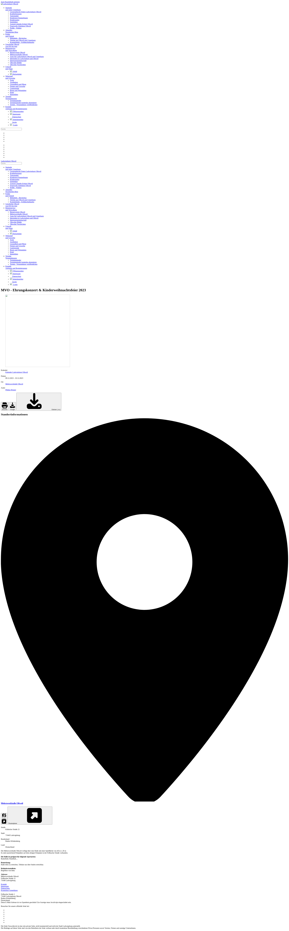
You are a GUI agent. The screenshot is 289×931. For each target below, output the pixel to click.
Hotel (12, 92)
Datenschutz (16, 117)
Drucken (4, 409)
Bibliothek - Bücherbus (18, 38)
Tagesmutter (14, 16)
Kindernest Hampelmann (19, 18)
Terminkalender (15, 101)
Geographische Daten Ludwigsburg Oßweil (25, 12)
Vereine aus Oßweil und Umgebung (23, 40)
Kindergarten (14, 20)
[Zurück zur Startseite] (9, 4)
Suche (14, 122)
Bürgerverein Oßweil (17, 52)
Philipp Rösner (10, 390)
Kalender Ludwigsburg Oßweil (16, 372)
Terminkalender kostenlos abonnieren (23, 103)
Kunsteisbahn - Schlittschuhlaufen (22, 42)
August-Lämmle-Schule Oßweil (21, 24)
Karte (4, 818)
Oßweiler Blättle (16, 63)
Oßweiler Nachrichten (18, 65)
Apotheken (14, 82)
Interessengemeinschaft (18, 61)
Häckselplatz (17, 74)
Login (15, 125)
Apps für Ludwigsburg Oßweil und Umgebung (27, 57)
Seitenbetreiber (17, 120)
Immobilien (14, 94)
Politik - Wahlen (15, 28)
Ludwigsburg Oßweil (8, 161)
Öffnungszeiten (18, 111)
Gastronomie (14, 88)
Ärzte (12, 80)
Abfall (14, 71)
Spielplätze (14, 22)
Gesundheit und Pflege (18, 84)
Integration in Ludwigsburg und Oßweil (24, 59)
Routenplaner (12, 823)
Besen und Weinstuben (18, 90)
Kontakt (4, 884)
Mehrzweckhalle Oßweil (19, 54)
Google (12, 409)
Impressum (16, 114)
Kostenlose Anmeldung (9, 890)
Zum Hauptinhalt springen (10, 2)
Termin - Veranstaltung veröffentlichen (23, 105)
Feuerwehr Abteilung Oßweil (20, 26)
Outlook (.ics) (55, 409)
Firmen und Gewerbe (17, 86)
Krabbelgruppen (16, 14)
